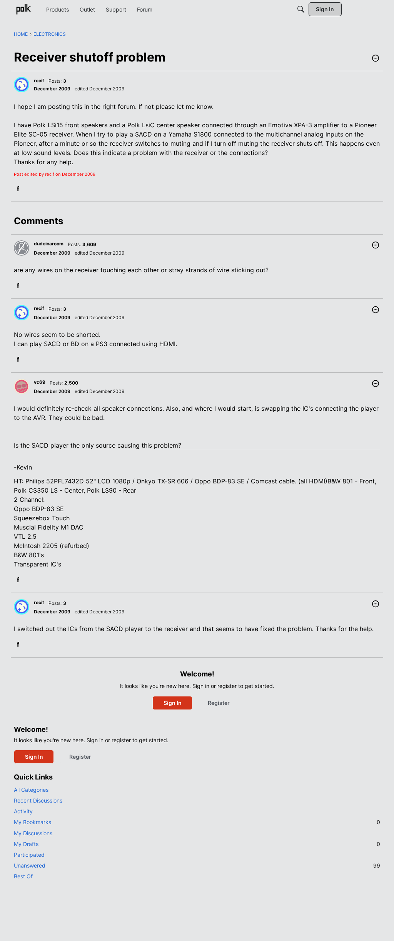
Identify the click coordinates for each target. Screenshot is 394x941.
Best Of (23, 876)
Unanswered (197, 865)
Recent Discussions (38, 800)
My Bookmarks (197, 822)
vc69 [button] (39, 382)
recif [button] (39, 80)
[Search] (301, 9)
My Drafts (197, 844)
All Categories (31, 789)
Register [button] (219, 703)
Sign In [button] (173, 703)
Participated (29, 854)
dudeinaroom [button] (48, 243)
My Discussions (33, 833)
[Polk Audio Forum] (23, 9)
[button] (375, 59)
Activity (23, 811)
